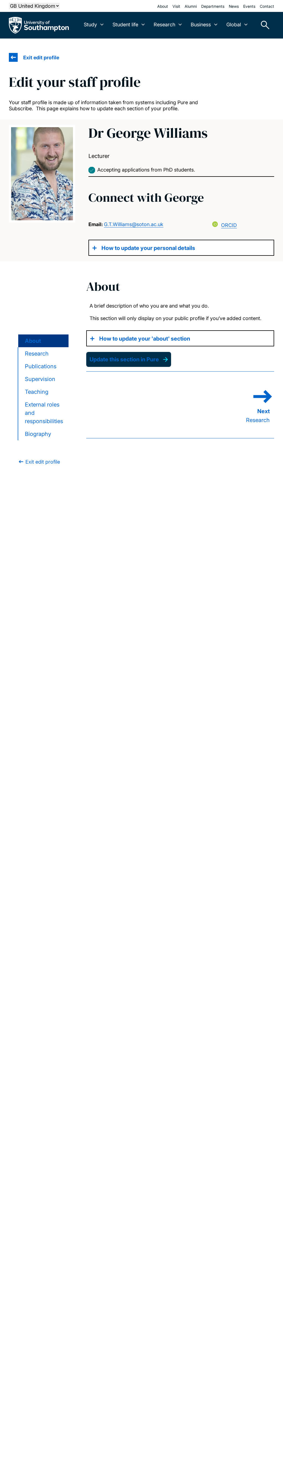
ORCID (229, 225)
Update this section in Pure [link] (124, 359)
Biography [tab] (38, 434)
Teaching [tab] (36, 391)
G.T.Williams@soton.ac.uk (133, 224)
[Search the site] (263, 25)
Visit (176, 6)
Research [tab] (37, 353)
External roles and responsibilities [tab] (44, 413)
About (162, 6)
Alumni (191, 6)
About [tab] (33, 341)
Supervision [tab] (40, 379)
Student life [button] (125, 24)
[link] (39, 462)
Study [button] (90, 24)
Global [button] (233, 24)
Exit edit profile (41, 57)
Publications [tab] (40, 366)
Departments (212, 6)
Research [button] (164, 24)
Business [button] (201, 24)
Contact (267, 6)
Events (249, 6)
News (234, 6)
